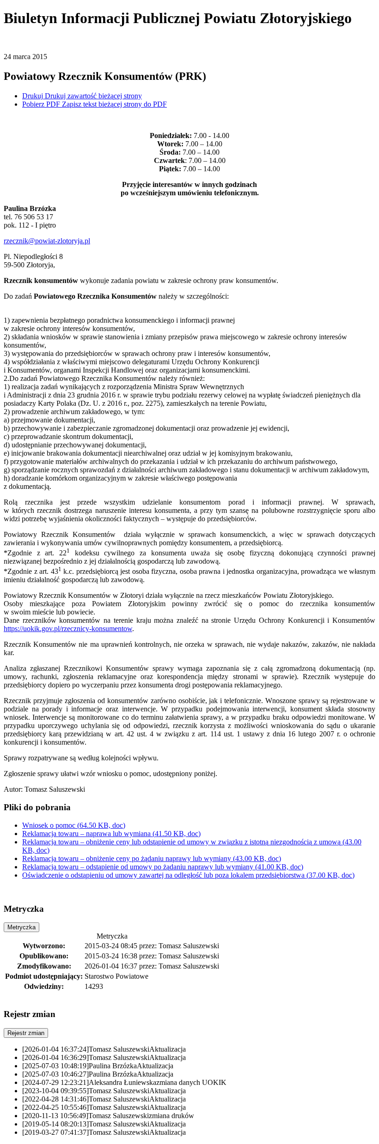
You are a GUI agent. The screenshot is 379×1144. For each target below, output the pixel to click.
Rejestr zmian (25, 1033)
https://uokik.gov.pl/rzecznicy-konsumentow (68, 628)
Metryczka (21, 927)
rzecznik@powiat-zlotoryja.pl (47, 241)
